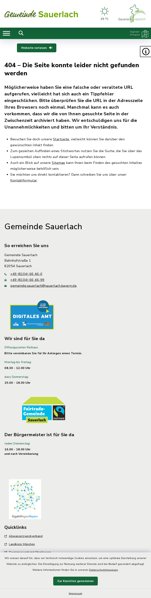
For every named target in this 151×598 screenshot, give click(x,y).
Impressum (75, 593)
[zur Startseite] (41, 14)
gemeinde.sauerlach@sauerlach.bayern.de (43, 286)
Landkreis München (22, 544)
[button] (145, 51)
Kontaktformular (23, 180)
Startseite (61, 139)
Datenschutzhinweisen (103, 570)
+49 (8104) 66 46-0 (26, 274)
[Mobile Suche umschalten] (21, 33)
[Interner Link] (32, 315)
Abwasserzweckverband (26, 536)
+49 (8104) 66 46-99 (27, 280)
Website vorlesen (34, 48)
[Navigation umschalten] (6, 33)
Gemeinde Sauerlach (43, 226)
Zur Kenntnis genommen (75, 581)
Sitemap (58, 163)
